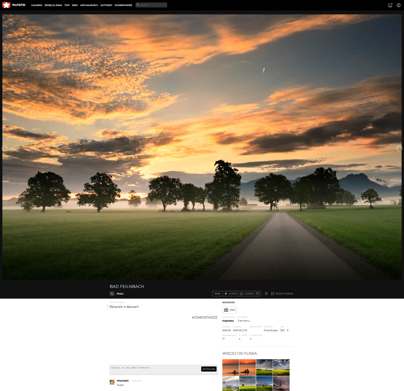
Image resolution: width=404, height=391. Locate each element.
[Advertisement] (151, 339)
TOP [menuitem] (67, 5)
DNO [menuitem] (75, 5)
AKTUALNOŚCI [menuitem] (89, 5)
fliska (120, 293)
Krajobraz (228, 320)
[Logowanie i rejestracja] (399, 5)
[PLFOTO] (14, 5)
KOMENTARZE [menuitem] (123, 5)
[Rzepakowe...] (264, 367)
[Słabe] (258, 293)
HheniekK (123, 380)
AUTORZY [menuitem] (106, 5)
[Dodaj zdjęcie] (390, 5)
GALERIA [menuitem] (36, 5)
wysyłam (208, 369)
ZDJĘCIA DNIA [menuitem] (53, 5)
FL (112, 293)
